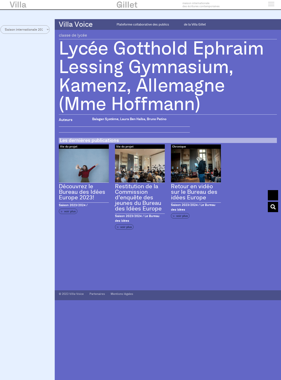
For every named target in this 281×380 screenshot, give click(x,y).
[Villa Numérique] (273, 207)
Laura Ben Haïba (132, 119)
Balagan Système (105, 119)
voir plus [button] (69, 211)
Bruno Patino (156, 119)
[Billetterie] (273, 195)
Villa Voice (76, 24)
